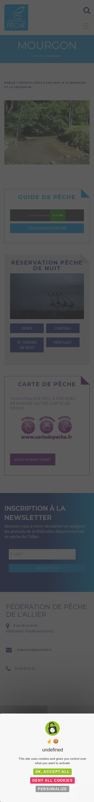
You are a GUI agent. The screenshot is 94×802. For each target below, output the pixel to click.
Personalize (52, 789)
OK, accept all (52, 772)
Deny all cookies (52, 780)
